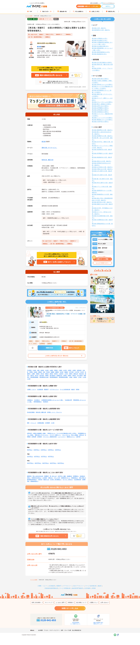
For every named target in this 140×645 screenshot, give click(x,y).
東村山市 (76, 373)
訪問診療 (34, 436)
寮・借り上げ (53, 476)
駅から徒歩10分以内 (38, 476)
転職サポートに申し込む (88, 6)
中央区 (34, 370)
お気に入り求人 (95, 11)
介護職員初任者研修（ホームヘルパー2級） (52, 400)
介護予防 (78, 436)
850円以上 (29, 449)
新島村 (75, 377)
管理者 (77, 389)
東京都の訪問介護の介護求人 (100, 78)
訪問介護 (29, 433)
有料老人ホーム (51, 433)
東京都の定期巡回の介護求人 (100, 112)
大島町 (70, 377)
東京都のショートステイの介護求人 (102, 117)
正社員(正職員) (31, 412)
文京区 (47, 370)
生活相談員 (40, 389)
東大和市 (42, 375)
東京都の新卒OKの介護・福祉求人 (102, 202)
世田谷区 (79, 370)
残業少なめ (46, 479)
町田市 (56, 373)
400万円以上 (53, 463)
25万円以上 (44, 456)
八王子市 (77, 372)
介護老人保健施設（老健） (39, 433)
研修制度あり (74, 478)
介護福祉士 (30, 400)
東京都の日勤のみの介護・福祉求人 (102, 169)
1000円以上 (37, 449)
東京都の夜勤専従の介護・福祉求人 (102, 130)
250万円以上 (30, 463)
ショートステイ (62, 436)
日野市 (70, 373)
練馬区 (57, 372)
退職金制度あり (34, 481)
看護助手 (46, 389)
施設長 (73, 389)
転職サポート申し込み (70, 608)
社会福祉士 (37, 400)
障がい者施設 (74, 435)
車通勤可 (46, 476)
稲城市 (69, 375)
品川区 (65, 370)
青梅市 (38, 373)
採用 (62, 630)
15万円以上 (30, 456)
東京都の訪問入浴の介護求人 (100, 106)
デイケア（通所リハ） (55, 435)
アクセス (46, 630)
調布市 (51, 373)
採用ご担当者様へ (36, 602)
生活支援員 (87, 588)
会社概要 (40, 630)
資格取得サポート (65, 478)
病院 (28, 422)
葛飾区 (66, 372)
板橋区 (52, 372)
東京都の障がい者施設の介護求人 (101, 104)
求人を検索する (79, 11)
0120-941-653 (58, 549)
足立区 (61, 372)
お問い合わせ (104, 602)
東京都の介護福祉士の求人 (99, 38)
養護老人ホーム (71, 436)
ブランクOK (57, 478)
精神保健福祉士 (38, 401)
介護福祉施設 (40, 422)
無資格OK (45, 401)
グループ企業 (67, 630)
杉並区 (35, 372)
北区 (44, 372)
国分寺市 (81, 373)
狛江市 (36, 375)
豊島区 (40, 372)
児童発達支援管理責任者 (51, 588)
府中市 (42, 373)
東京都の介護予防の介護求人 (100, 121)
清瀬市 (47, 375)
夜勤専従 (29, 476)
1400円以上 (51, 449)
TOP (31, 11)
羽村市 (74, 375)
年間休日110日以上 (36, 478)
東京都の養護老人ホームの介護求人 (102, 119)
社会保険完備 (77, 479)
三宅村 (80, 377)
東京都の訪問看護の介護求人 (100, 108)
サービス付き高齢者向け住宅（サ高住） (67, 433)
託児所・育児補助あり (56, 479)
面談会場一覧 (63, 11)
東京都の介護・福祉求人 (99, 28)
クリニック (33, 422)
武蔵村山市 (59, 375)
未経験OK (69, 476)
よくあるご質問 (60, 602)
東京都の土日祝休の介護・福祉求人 (102, 167)
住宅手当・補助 (62, 476)
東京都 (39, 46)
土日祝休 (44, 478)
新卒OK (40, 479)
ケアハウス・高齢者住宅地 (50, 436)
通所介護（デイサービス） (49, 147)
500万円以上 (61, 463)
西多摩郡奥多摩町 (63, 377)
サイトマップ (48, 602)
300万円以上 (38, 463)
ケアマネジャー (67, 585)
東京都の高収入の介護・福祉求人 (101, 161)
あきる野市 (80, 375)
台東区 (51, 370)
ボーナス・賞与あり (68, 479)
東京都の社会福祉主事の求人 (100, 46)
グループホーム (66, 435)
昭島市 (47, 373)
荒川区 (48, 372)
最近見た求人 (111, 11)
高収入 (28, 478)
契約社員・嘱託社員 (47, 159)
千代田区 (29, 370)
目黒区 (69, 370)
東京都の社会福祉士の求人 (99, 40)
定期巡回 (39, 436)
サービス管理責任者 (64, 588)
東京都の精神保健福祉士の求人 (101, 52)
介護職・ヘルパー (31, 389)
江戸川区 (71, 372)
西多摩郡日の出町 (44, 377)
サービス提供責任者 (65, 389)
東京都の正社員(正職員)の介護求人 (102, 62)
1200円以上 (44, 449)
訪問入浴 (81, 435)
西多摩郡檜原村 (54, 377)
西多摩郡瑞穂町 (34, 377)
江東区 (60, 370)
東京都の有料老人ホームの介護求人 (102, 84)
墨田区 (56, 370)
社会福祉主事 (68, 400)
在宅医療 (47, 422)
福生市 (32, 375)
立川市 (82, 372)
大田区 (74, 370)
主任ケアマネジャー (78, 585)
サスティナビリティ (55, 630)
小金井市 (61, 373)
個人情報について (81, 602)
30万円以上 (51, 456)
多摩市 (65, 375)
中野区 (31, 372)
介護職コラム (93, 602)
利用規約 (70, 602)
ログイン (108, 6)
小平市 (66, 373)
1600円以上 (58, 449)
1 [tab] (75, 58)
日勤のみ (50, 478)
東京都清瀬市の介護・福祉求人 (101, 30)
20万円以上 (37, 456)
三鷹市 (33, 373)
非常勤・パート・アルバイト (54, 412)
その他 (52, 422)
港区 (38, 370)
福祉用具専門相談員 (77, 588)
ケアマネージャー (54, 389)
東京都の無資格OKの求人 (99, 54)
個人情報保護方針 (76, 630)
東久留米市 (52, 375)
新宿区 (42, 370)
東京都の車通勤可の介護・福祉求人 (102, 136)
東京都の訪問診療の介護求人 (100, 110)
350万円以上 (45, 463)
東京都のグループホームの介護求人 (102, 102)
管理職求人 (76, 476)
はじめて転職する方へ (102, 263)
